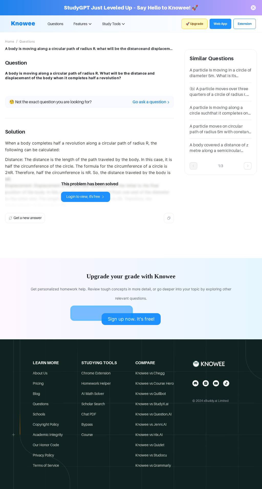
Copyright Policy (46, 424)
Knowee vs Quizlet (149, 445)
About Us (40, 373)
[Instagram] (206, 383)
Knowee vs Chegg (150, 373)
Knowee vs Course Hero (154, 383)
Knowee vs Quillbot (150, 394)
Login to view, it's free (83, 197)
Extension (245, 24)
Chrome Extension (96, 373)
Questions (55, 24)
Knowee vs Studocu (151, 455)
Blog (36, 394)
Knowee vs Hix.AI (149, 435)
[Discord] (195, 383)
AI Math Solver (92, 394)
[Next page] (248, 165)
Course (87, 435)
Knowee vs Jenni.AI (151, 424)
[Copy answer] (169, 218)
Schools (39, 414)
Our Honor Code (46, 445)
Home (9, 41)
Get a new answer (28, 218)
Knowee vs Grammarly (153, 465)
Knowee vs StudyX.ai (151, 404)
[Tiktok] (226, 383)
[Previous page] (193, 165)
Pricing (38, 383)
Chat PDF (88, 414)
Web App (220, 24)
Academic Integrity (48, 435)
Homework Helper (96, 383)
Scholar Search (93, 404)
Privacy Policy (43, 455)
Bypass (87, 424)
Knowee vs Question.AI (153, 414)
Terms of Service (46, 465)
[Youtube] (216, 383)
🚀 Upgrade (194, 24)
